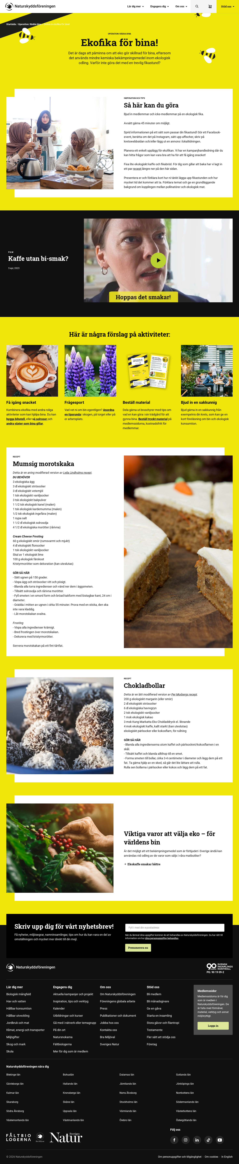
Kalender (59, 1008)
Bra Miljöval (107, 1037)
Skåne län (68, 1102)
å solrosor (41, 419)
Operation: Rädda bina (29, 24)
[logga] (40, 1137)
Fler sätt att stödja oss (161, 1037)
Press (103, 1008)
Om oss (179, 6)
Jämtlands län (128, 1083)
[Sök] (197, 6)
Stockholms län (128, 1102)
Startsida (11, 24)
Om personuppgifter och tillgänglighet (179, 1156)
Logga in (213, 1025)
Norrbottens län (185, 1092)
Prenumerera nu (138, 947)
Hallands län (70, 1083)
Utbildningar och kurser (68, 1015)
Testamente (155, 1030)
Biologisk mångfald (18, 994)
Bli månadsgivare (158, 1001)
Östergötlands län (186, 1120)
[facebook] (174, 1140)
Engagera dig (158, 6)
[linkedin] (197, 1140)
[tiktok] (208, 1140)
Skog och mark (16, 1044)
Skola (9, 1051)
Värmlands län (128, 1111)
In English (227, 1156)
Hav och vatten (16, 1001)
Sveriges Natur (109, 1044)
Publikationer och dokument (118, 1015)
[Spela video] (158, 260)
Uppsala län (70, 1111)
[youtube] (220, 1140)
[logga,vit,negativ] (65, 1137)
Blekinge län (13, 1074)
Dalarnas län (127, 1074)
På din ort (59, 1030)
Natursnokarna (63, 1037)
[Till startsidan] (31, 6)
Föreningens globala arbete (117, 1001)
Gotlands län (183, 1074)
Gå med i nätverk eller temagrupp (74, 1022)
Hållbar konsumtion (19, 1008)
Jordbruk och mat (17, 1022)
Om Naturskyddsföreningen (118, 994)
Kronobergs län (71, 1092)
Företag (152, 1044)
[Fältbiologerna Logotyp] (18, 1137)
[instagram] (186, 1140)
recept (137, 168)
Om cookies (211, 1156)
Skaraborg (12, 1102)
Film (10, 252)
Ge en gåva (154, 1008)
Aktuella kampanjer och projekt (73, 994)
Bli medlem (154, 994)
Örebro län (125, 1120)
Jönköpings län (185, 1083)
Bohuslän (68, 1074)
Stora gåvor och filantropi (163, 1022)
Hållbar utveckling (17, 1015)
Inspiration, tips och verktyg (70, 1001)
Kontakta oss (108, 1030)
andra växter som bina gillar (24, 423)
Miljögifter (12, 1037)
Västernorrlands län (17, 1120)
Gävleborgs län (15, 1083)
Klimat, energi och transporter (25, 1030)
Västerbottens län (186, 1111)
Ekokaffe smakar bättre (143, 864)
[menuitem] (135, 6)
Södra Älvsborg (15, 1111)
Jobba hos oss (109, 1022)
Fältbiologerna (62, 1044)
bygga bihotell (15, 419)
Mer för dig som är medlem (70, 1051)
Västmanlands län (73, 1120)
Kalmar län (12, 1092)
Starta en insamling (159, 1015)
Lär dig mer (134, 6)
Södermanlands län (187, 1102)
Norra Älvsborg (128, 1092)
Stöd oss (226, 6)
